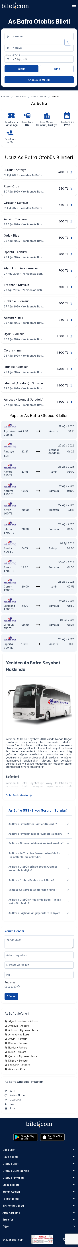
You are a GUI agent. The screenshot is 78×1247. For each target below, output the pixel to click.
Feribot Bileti (11, 1198)
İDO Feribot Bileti (13, 1205)
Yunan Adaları (11, 1191)
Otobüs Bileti (11, 1163)
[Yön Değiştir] (67, 42)
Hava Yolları (10, 1156)
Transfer (8, 1219)
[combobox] (42, 36)
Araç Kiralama (11, 1212)
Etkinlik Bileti (11, 1184)
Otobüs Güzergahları (16, 1170)
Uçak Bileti (9, 1149)
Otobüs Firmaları (13, 1177)
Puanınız (10, 982)
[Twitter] (64, 1239)
